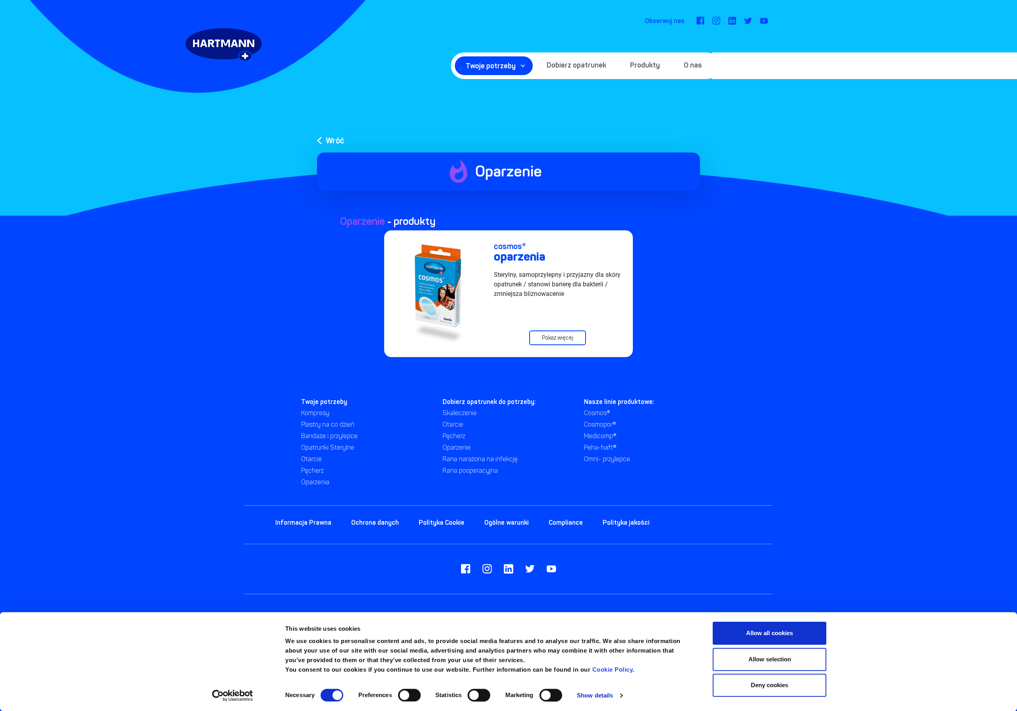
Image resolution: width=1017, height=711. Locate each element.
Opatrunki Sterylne (327, 447)
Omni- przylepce (607, 459)
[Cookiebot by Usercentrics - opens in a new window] (232, 695)
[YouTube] (764, 21)
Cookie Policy (612, 669)
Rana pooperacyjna (470, 470)
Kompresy (315, 413)
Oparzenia (315, 482)
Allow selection (769, 659)
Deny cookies (769, 685)
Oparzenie (457, 447)
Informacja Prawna (303, 522)
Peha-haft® (600, 447)
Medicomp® (600, 436)
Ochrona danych (375, 522)
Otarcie (311, 459)
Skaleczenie (460, 413)
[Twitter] (748, 21)
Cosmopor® (600, 424)
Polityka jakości (626, 522)
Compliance (566, 522)
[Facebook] (700, 21)
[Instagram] (716, 21)
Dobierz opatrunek (576, 65)
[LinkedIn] (732, 21)
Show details (595, 695)
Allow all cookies (769, 633)
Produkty (645, 65)
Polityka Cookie (441, 522)
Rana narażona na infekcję (480, 459)
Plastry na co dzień (327, 424)
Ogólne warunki (506, 522)
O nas (693, 65)
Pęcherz (312, 470)
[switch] (409, 695)
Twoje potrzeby (491, 65)
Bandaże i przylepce (329, 436)
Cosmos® (597, 413)
